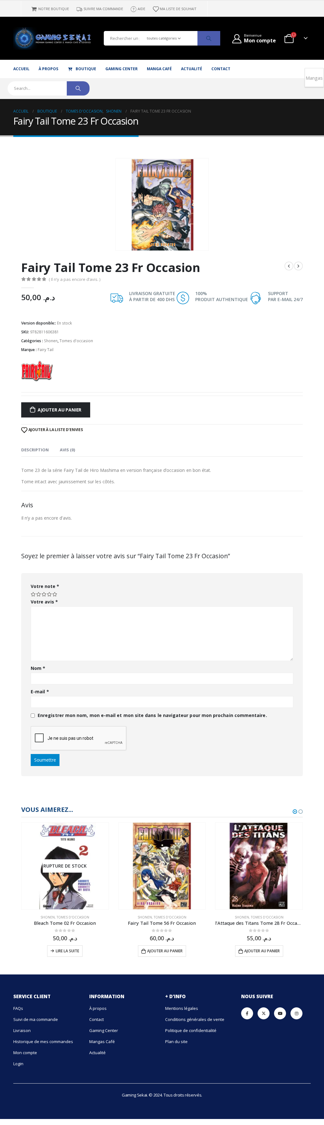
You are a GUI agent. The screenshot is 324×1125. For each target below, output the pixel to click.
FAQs (18, 1008)
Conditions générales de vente (194, 1019)
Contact (220, 68)
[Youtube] (280, 1013)
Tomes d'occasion (76, 340)
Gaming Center (121, 68)
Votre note (45, 586)
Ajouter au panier (59, 410)
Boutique (86, 68)
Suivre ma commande (103, 8)
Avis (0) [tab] (67, 450)
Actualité (191, 68)
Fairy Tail (45, 349)
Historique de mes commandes (43, 1041)
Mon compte (25, 1052)
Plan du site (176, 1041)
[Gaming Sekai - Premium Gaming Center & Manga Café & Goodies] (26, 38)
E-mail (40, 692)
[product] (162, 866)
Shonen (51, 340)
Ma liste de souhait (178, 8)
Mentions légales (181, 1008)
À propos (48, 68)
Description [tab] (35, 450)
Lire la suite (67, 951)
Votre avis (44, 602)
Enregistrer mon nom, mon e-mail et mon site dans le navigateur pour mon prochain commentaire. (152, 715)
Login (18, 1063)
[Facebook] (247, 1013)
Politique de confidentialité (190, 1030)
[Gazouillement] (264, 1013)
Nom (38, 668)
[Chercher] (208, 38)
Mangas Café (102, 1041)
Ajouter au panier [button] (165, 951)
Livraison (22, 1030)
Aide (141, 8)
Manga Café (159, 68)
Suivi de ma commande (35, 1019)
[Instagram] (296, 1013)
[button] (295, 811)
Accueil (21, 68)
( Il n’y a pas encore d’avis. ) (74, 279)
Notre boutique (53, 8)
